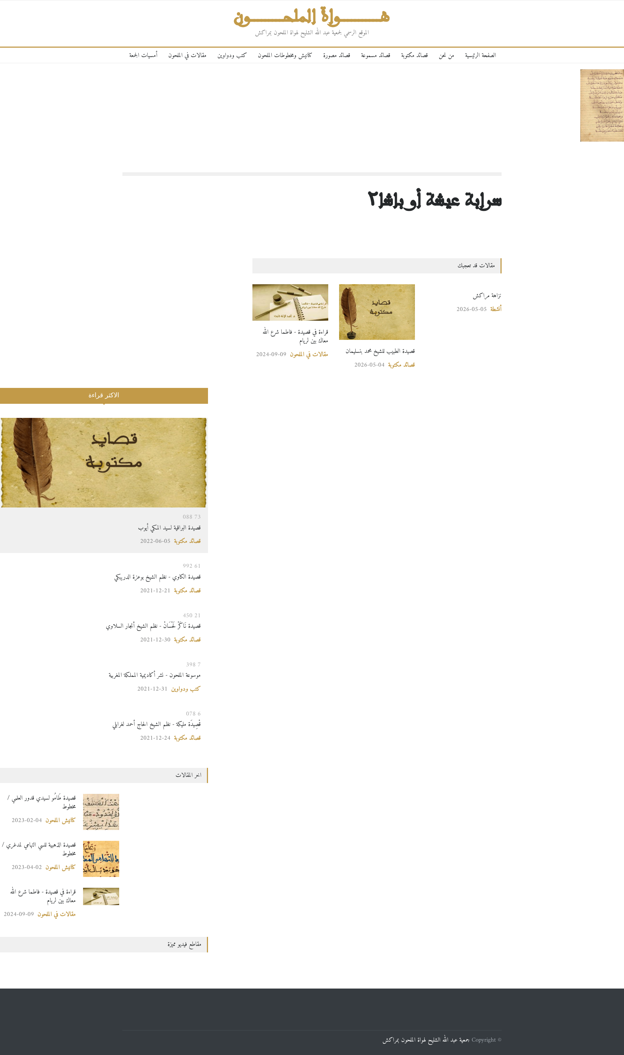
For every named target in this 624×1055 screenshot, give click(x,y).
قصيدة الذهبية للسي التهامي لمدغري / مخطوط (39, 849)
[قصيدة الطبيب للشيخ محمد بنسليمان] (377, 312)
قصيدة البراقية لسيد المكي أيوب (169, 528)
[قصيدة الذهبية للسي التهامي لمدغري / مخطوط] (101, 859)
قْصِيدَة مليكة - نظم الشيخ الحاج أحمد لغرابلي (155, 724)
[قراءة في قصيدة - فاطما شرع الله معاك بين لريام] (290, 302)
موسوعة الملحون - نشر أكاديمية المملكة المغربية (155, 675)
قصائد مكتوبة (414, 55)
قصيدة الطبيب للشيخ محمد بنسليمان (380, 351)
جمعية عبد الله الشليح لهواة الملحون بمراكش (426, 1040)
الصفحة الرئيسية (480, 55)
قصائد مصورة (336, 55)
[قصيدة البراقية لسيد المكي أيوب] (104, 462)
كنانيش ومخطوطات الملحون (285, 55)
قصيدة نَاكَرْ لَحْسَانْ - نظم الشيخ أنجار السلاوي (137, 626)
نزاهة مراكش (487, 295)
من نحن (446, 55)
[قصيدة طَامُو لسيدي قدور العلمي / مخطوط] (101, 812)
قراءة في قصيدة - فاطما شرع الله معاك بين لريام (295, 336)
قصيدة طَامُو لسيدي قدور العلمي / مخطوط (41, 802)
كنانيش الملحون (61, 820)
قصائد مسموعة (375, 55)
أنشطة (496, 309)
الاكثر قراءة (103, 395)
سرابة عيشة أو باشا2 (435, 198)
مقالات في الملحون (187, 55)
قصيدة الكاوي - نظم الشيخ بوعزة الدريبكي (157, 577)
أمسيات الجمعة (143, 55)
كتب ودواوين (232, 55)
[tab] (104, 400)
